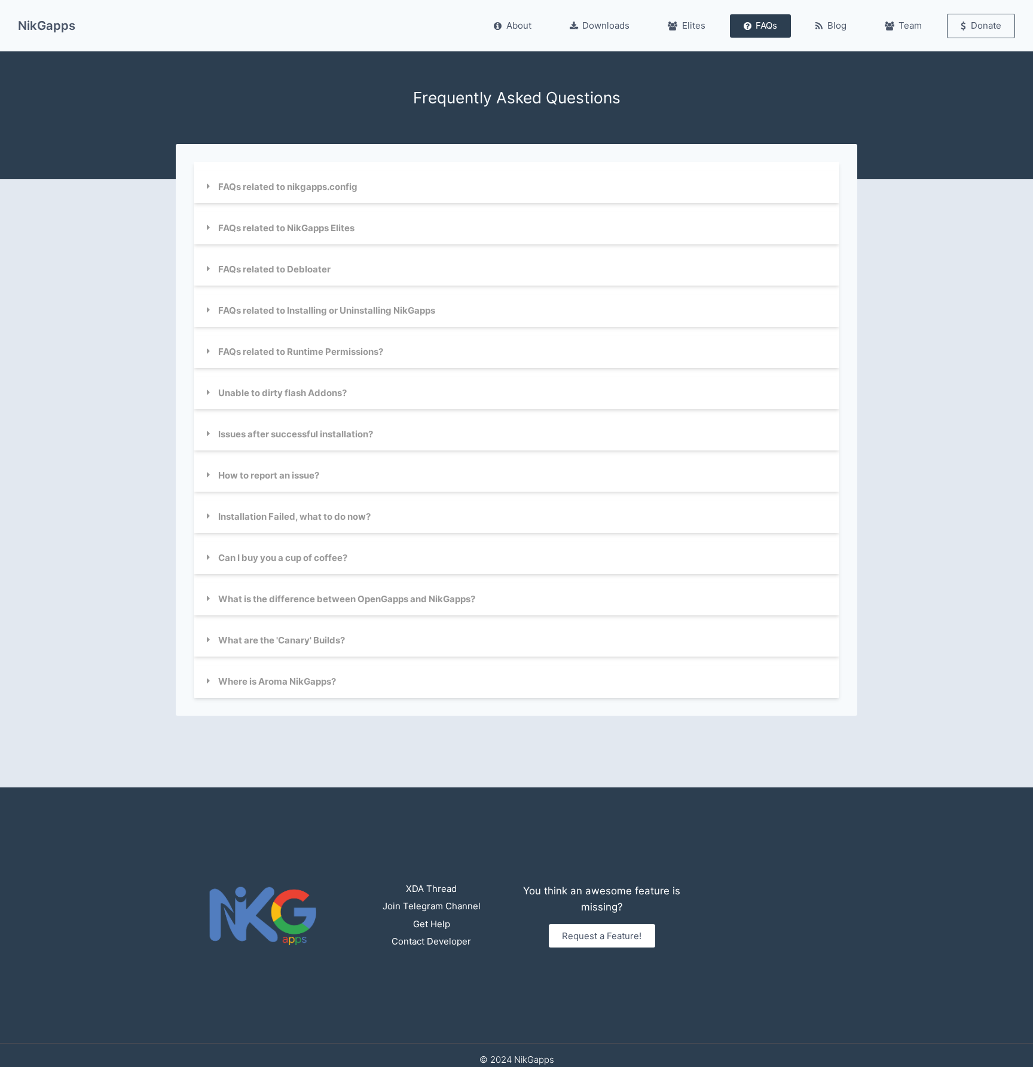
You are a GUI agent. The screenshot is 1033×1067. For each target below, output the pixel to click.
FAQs (766, 25)
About (518, 25)
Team (910, 25)
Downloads (605, 25)
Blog (836, 25)
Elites (693, 25)
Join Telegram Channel (432, 906)
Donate (986, 25)
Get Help (431, 924)
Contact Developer (431, 941)
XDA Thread (431, 888)
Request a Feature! (601, 936)
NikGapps (46, 25)
